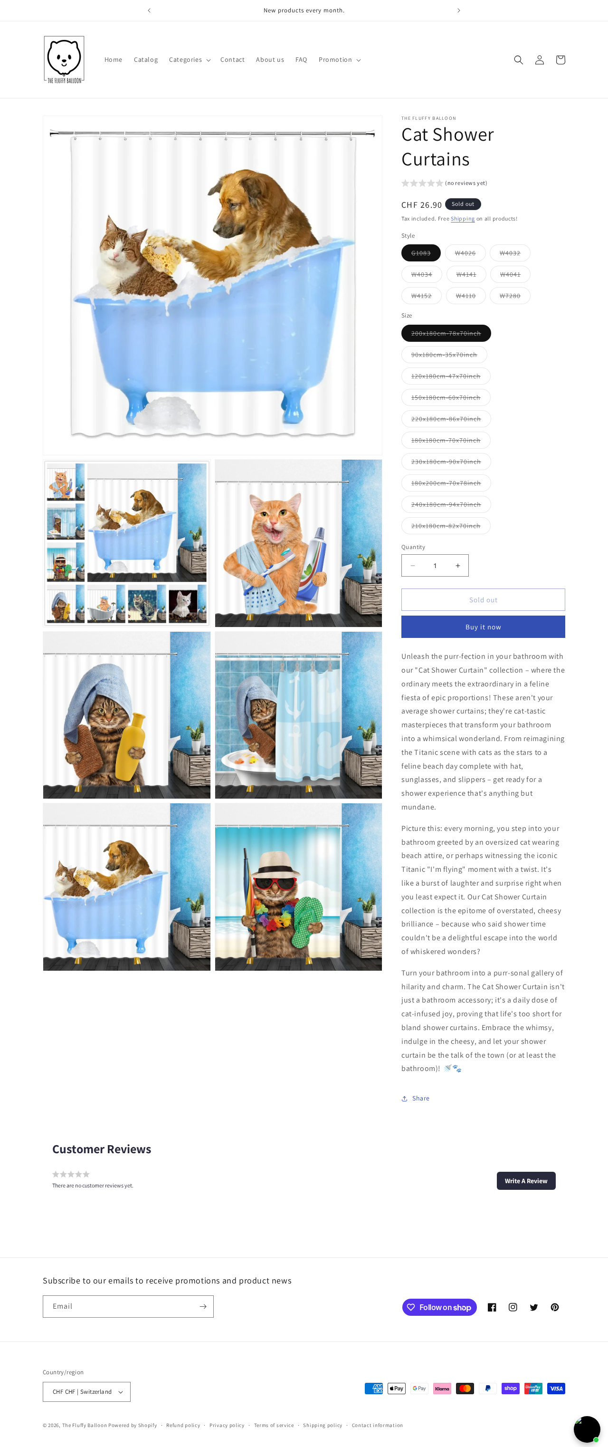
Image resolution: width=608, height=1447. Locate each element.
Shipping (463, 218)
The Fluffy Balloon (84, 1425)
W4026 (470, 255)
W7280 (515, 298)
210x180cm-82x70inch (451, 527)
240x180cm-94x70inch (451, 506)
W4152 (426, 298)
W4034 (426, 276)
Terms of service (274, 1425)
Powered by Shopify (132, 1425)
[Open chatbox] (587, 1429)
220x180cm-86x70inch (451, 420)
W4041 (515, 276)
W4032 (515, 255)
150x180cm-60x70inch (451, 399)
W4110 (471, 298)
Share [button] (421, 1098)
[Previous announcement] (149, 10)
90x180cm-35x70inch (449, 356)
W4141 (471, 276)
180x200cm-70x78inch (451, 485)
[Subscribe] (202, 1306)
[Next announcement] (458, 10)
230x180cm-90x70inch (451, 463)
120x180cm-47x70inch (451, 378)
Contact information (377, 1425)
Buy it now (484, 627)
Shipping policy (322, 1425)
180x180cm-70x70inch (451, 442)
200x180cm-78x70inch (451, 335)
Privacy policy (227, 1425)
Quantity (413, 547)
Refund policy (183, 1425)
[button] (189, 59)
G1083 (426, 255)
